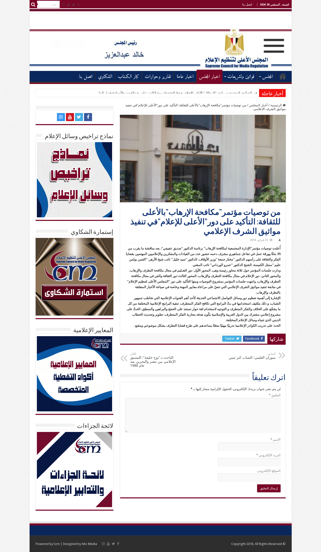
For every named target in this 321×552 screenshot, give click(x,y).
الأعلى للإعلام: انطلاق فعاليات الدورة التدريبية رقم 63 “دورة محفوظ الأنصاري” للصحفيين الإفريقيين (190, 93)
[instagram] (63, 5)
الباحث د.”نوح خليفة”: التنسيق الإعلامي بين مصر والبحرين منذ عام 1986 (153, 359)
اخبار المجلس (209, 76)
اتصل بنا (247, 4)
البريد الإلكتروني (268, 455)
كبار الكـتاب (128, 76)
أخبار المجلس (258, 105)
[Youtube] (68, 5)
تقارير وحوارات (158, 76)
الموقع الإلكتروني (269, 471)
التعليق (275, 395)
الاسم (275, 439)
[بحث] (33, 4)
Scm (57, 544)
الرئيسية (282, 76)
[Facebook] (78, 5)
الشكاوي (105, 76)
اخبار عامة (185, 76)
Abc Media (89, 544)
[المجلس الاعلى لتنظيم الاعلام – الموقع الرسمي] (161, 40)
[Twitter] (73, 5)
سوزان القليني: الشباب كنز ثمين (252, 355)
